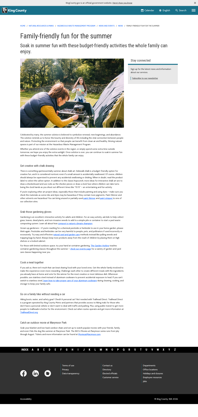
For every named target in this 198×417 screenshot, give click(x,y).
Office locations (150, 369)
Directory (107, 369)
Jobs (145, 381)
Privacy (65, 369)
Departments (149, 365)
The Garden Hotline (100, 245)
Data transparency (70, 373)
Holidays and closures (153, 373)
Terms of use (68, 365)
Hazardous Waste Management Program (76, 26)
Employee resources (152, 377)
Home (22, 26)
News (120, 26)
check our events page (80, 249)
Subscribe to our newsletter (145, 78)
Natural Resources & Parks (41, 26)
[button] (195, 3)
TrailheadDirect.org (29, 312)
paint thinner (89, 198)
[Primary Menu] (193, 10)
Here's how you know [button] (122, 3)
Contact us (107, 365)
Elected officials (110, 373)
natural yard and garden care (66, 234)
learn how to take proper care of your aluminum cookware (70, 280)
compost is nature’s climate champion (75, 223)
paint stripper (106, 198)
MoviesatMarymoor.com (89, 334)
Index (24, 349)
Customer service (111, 377)
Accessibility (26, 399)
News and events (107, 26)
